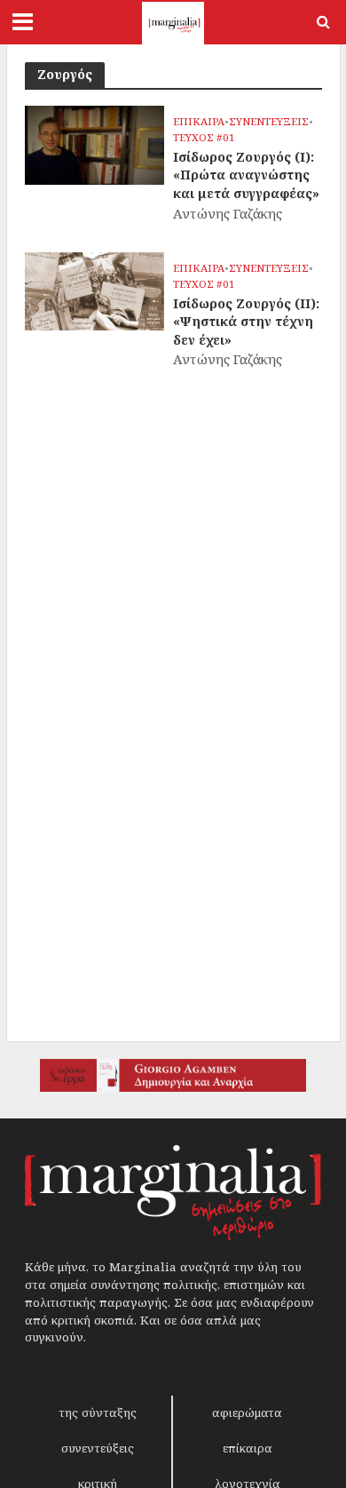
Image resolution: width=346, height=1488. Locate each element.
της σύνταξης (98, 1412)
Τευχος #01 (204, 137)
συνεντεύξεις (97, 1448)
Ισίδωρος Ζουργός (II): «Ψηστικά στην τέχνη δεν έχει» (246, 321)
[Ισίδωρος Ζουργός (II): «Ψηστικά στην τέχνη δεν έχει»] (95, 289)
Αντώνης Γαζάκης (227, 213)
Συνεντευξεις (269, 121)
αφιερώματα (247, 1412)
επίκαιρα (247, 1448)
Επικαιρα (198, 121)
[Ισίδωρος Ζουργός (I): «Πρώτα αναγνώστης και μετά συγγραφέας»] (95, 143)
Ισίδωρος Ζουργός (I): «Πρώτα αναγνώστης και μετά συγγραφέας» (246, 175)
